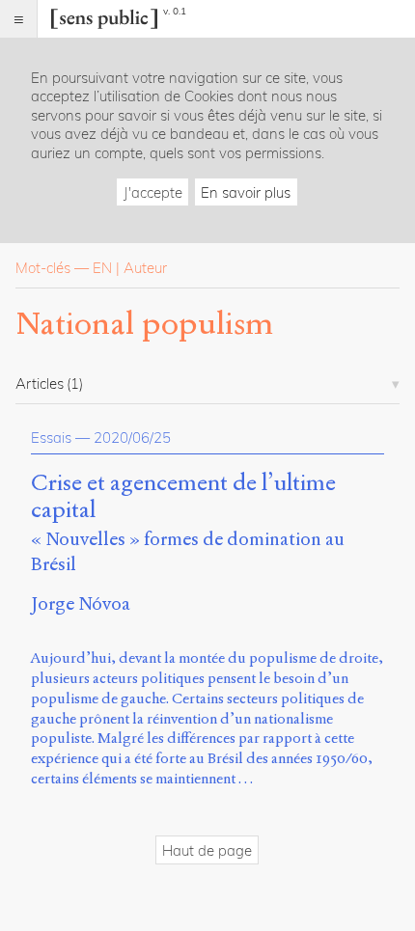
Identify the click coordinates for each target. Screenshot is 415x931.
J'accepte (153, 192)
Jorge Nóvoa (80, 603)
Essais (51, 437)
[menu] (19, 19)
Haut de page (207, 850)
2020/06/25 (132, 437)
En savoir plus (245, 192)
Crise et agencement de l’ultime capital (183, 497)
